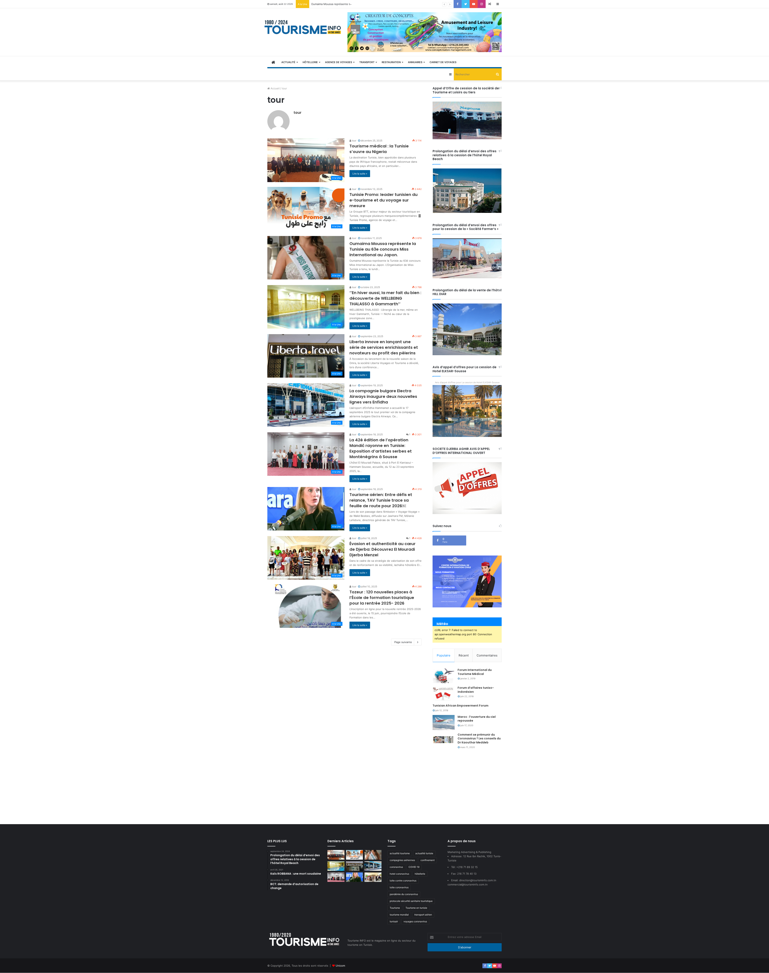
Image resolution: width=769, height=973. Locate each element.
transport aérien (423, 914)
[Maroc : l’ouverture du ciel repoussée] (444, 722)
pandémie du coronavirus (404, 894)
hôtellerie (420, 873)
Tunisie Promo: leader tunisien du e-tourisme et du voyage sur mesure (383, 200)
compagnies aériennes (402, 860)
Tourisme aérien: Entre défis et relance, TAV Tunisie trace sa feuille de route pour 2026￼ (380, 500)
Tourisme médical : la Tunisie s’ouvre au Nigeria (379, 148)
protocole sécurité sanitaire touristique (411, 900)
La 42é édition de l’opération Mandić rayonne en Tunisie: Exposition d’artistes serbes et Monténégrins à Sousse (380, 448)
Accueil (275, 88)
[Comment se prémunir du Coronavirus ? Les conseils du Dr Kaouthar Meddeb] (444, 740)
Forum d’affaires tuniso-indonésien (476, 690)
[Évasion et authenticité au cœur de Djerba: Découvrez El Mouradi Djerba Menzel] (372, 877)
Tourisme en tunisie (416, 907)
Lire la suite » (359, 173)
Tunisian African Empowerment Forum (460, 706)
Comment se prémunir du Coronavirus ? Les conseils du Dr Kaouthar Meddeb (479, 738)
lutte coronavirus (399, 887)
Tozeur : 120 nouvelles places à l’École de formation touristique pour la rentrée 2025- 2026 (381, 597)
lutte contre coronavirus (403, 880)
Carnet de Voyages (443, 62)
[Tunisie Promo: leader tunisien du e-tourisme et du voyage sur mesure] (354, 855)
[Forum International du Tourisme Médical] (444, 675)
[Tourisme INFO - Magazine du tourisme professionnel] (302, 27)
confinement (428, 860)
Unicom (340, 965)
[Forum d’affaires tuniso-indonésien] (444, 693)
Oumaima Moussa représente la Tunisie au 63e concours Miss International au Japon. (364, 4)
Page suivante (403, 642)
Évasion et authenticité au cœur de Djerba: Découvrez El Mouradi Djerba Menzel (382, 549)
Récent (464, 655)
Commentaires (487, 655)
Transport (366, 62)
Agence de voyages (338, 62)
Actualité (288, 62)
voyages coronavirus (415, 921)
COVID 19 (414, 866)
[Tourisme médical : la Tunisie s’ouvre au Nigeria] (335, 855)
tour (297, 112)
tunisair (394, 921)
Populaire (443, 655)
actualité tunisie (424, 853)
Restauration (391, 62)
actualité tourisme (400, 853)
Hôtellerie (310, 62)
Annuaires (415, 62)
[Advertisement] (384, 785)
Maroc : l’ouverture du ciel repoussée (477, 719)
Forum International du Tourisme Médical (475, 672)
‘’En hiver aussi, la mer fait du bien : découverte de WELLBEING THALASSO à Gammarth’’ (385, 298)
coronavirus (396, 866)
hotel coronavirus (399, 873)
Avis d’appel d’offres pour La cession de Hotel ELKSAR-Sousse (467, 382)
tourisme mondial (399, 914)
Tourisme (395, 907)
